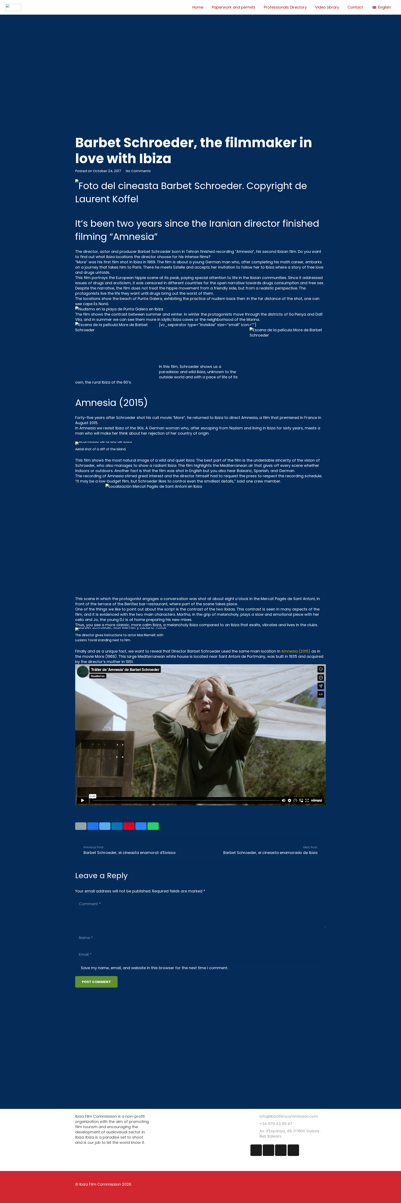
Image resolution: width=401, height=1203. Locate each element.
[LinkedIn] (281, 1150)
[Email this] (80, 826)
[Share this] (93, 826)
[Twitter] (268, 1150)
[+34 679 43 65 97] (254, 1123)
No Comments (138, 171)
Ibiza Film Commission (100, 1184)
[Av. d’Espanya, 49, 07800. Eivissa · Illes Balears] (254, 1133)
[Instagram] (256, 1150)
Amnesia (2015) (295, 651)
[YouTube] (293, 1150)
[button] (384, 7)
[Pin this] (129, 826)
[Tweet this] (104, 826)
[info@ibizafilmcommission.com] (254, 1116)
